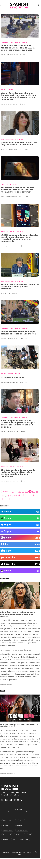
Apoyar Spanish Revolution (20, 437)
